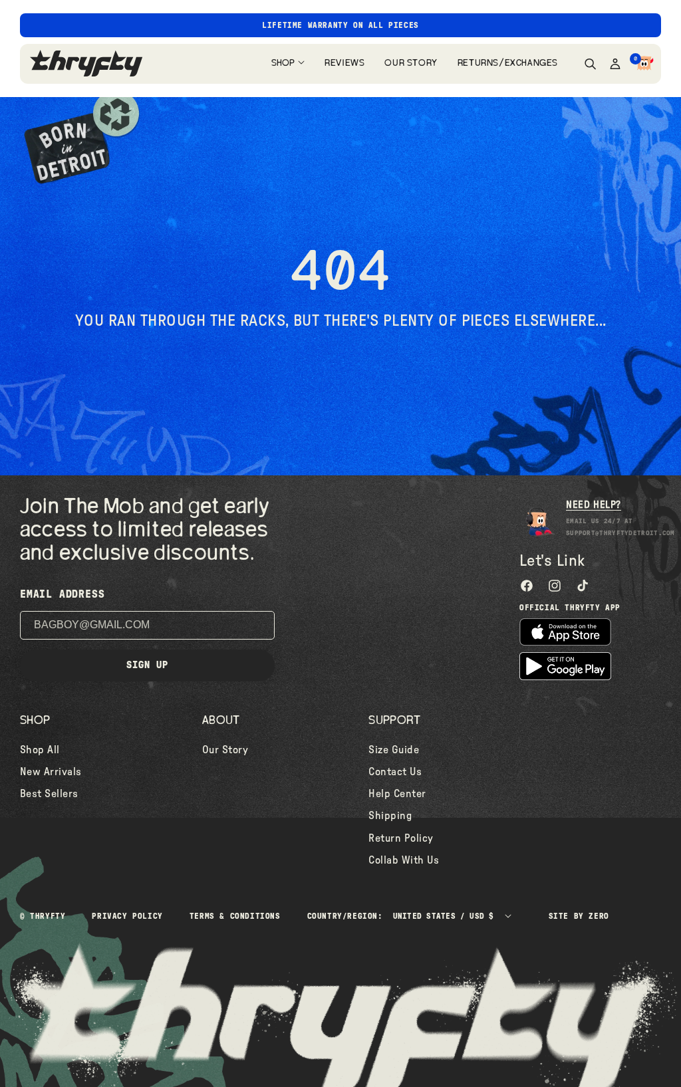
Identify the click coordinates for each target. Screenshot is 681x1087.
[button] (644, 63)
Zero (599, 916)
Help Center (397, 793)
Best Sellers (49, 793)
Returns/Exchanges (508, 63)
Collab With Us (403, 860)
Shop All (40, 750)
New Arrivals (51, 772)
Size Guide (393, 750)
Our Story (410, 63)
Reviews (344, 63)
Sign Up (147, 665)
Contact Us (395, 772)
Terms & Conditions (235, 916)
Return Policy (400, 838)
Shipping (390, 815)
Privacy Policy (127, 916)
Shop (283, 63)
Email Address (62, 594)
